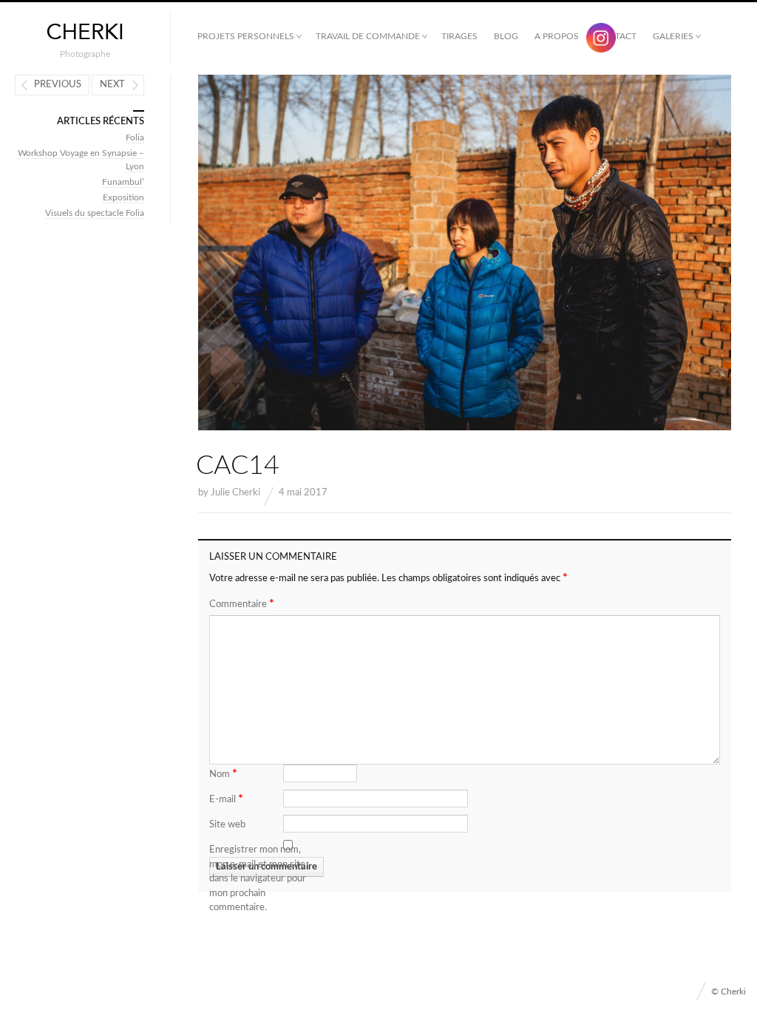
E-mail (226, 798)
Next (112, 84)
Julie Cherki (235, 493)
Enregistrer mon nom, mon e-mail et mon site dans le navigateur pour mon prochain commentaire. (257, 878)
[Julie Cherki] (85, 32)
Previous (57, 84)
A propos (556, 36)
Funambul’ (123, 181)
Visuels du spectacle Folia (94, 213)
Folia (135, 137)
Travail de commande (368, 36)
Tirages (459, 36)
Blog (506, 36)
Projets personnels (245, 36)
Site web (227, 825)
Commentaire (241, 603)
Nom (223, 773)
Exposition (123, 197)
